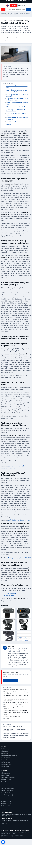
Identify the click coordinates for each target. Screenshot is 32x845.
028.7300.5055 (22, 0)
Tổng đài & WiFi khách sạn (8, 777)
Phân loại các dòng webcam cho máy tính (15, 689)
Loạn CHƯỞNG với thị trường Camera (12, 726)
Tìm (28, 9)
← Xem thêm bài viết (10, 680)
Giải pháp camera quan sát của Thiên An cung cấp (16, 733)
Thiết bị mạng (5, 749)
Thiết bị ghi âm (5, 766)
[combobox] (16, 9)
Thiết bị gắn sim (5, 762)
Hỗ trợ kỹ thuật (21, 5)
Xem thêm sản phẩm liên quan (14, 121)
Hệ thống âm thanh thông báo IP (9, 755)
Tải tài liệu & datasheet (7, 790)
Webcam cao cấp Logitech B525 (15, 106)
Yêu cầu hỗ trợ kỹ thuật (7, 795)
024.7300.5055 (10, 0)
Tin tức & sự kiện (5, 782)
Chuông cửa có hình (6, 760)
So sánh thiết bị (5, 775)
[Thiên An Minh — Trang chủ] (7, 5)
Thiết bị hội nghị (5, 757)
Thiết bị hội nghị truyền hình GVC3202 (19, 558)
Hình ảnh (8, 124)
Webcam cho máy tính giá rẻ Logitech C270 (15, 702)
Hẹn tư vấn (13, 5)
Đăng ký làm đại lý (6, 801)
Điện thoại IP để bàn (8, 595)
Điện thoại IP (4, 753)
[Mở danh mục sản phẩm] (3, 9)
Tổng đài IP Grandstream (10, 593)
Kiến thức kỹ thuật (6, 779)
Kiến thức (10, 13)
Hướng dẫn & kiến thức (7, 792)
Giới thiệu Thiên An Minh (7, 788)
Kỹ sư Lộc (8, 37)
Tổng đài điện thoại (6, 751)
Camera (16, 13)
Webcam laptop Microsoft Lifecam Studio (15, 710)
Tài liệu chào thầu (6, 806)
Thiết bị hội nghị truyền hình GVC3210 (19, 520)
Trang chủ (3, 13)
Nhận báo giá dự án (6, 803)
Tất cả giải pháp (5, 773)
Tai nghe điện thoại (6, 764)
